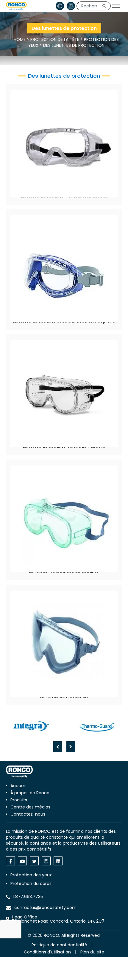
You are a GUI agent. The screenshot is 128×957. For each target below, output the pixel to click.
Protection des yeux (31, 875)
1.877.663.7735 (28, 896)
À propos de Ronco (29, 793)
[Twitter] (34, 860)
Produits (18, 800)
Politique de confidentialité (59, 945)
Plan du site (92, 952)
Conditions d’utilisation (47, 952)
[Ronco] (19, 771)
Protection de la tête (54, 39)
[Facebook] (10, 860)
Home (20, 39)
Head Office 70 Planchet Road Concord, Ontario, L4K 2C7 (58, 919)
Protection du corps (30, 883)
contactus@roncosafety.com (45, 907)
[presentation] (57, 746)
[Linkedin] (58, 860)
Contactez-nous (27, 814)
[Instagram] (46, 860)
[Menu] (116, 6)
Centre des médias (30, 807)
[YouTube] (22, 860)
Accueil (18, 786)
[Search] (104, 6)
